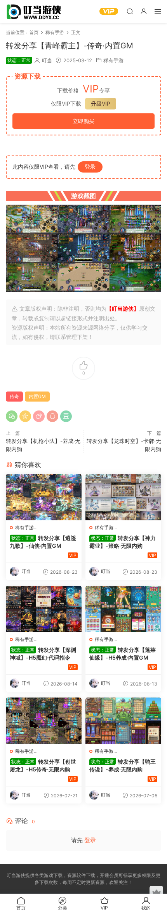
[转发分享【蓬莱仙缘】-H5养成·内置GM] (123, 609)
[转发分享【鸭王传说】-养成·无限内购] (123, 721)
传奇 (14, 396)
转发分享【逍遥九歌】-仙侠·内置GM (43, 542)
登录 (90, 166)
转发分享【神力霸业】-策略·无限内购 (122, 542)
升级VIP (100, 103)
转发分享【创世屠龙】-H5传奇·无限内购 (43, 765)
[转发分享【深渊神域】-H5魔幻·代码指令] (44, 609)
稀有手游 (113, 60)
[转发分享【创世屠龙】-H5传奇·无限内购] (44, 721)
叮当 (47, 60)
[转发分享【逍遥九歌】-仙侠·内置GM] (44, 497)
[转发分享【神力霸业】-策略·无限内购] (123, 497)
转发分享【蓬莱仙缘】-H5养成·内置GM (122, 653)
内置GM (37, 396)
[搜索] (129, 11)
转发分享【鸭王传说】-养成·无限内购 (122, 765)
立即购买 (83, 121)
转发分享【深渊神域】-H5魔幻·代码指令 (43, 653)
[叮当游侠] (35, 11)
